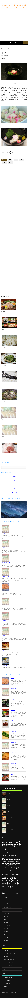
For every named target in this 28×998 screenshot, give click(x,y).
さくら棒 (4, 455)
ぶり (3, 848)
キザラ (3, 547)
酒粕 (3, 437)
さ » (5, 48)
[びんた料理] (4, 818)
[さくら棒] (9, 448)
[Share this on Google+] (21, 160)
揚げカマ (4, 870)
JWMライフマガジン (8, 986)
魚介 (9, 886)
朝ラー (3, 635)
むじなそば (13, 742)
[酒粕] (9, 430)
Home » (2, 48)
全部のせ (4, 620)
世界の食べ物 (7, 983)
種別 (5, 969)
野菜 (23, 152)
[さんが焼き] (8, 358)
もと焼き (6, 931)
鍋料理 (10, 883)
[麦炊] (4, 824)
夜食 (6, 864)
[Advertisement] (14, 24)
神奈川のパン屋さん (6, 880)
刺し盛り (3, 311)
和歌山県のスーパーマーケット (13, 858)
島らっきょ (17, 864)
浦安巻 (8, 805)
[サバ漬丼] (9, 394)
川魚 (15, 867)
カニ (12, 848)
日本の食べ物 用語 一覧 (10, 963)
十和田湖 (4, 855)
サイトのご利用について (9, 953)
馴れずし (4, 886)
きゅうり (12, 845)
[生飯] (8, 412)
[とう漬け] (4, 800)
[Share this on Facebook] (16, 160)
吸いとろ (6, 934)
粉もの (13, 880)
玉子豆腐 (6, 928)
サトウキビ (17, 848)
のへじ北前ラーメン (6, 562)
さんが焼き (3, 365)
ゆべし (8, 793)
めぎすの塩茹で (10, 829)
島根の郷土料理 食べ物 (7, 867)
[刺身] (9, 322)
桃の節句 (13, 870)
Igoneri (17, 842)
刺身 (3, 329)
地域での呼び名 (11, 861)
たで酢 (12, 699)
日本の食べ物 (4, 55)
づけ (14, 488)
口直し (3, 858)
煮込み (17, 874)
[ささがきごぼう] (9, 340)
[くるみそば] (4, 812)
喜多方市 (4, 861)
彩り (13, 152)
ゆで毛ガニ (14, 480)
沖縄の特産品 (5, 874)
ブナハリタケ (14, 492)
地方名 (17, 861)
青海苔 (15, 883)
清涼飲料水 (12, 874)
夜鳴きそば (13, 688)
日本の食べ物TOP (8, 977)
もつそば (14, 476)
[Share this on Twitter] (10, 160)
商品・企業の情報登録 (9, 959)
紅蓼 (12, 720)
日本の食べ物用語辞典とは (10, 966)
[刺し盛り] (8, 304)
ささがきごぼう (5, 347)
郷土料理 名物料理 (8, 788)
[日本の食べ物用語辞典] (14, 6)
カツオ (7, 848)
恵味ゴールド (5, 606)
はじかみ (13, 774)
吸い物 (8, 152)
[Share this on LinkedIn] (10, 162)
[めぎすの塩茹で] (4, 830)
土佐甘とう (13, 731)
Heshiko (11, 842)
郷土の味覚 (4, 883)
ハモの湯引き (5, 665)
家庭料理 (11, 864)
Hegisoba (4, 842)
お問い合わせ (7, 950)
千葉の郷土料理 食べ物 (12, 855)
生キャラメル (5, 877)
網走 (18, 880)
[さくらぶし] (9, 376)
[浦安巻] (4, 806)
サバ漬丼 (4, 401)
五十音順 (6, 956)
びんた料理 (9, 817)
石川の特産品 (12, 877)
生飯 (2, 419)
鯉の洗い (13, 710)
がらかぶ (4, 650)
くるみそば (9, 811)
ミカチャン (6, 940)
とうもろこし (18, 845)
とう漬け (9, 799)
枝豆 (9, 870)
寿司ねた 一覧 (5, 576)
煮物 (17, 152)
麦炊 (8, 823)
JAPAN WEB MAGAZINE (9, 980)
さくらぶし (4, 383)
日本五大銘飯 (14, 763)
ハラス (3, 591)
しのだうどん (14, 752)
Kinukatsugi (5, 845)
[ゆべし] (4, 794)
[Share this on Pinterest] (4, 162)
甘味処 (3, 533)
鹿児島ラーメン (14, 484)
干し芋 (19, 867)
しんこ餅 (6, 937)
